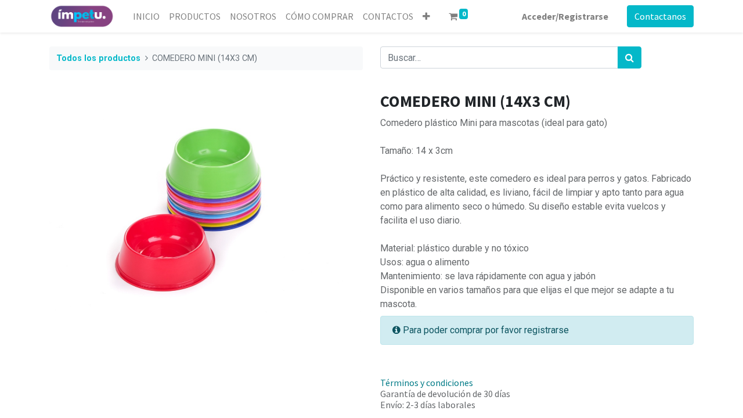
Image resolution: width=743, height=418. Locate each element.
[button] (426, 16)
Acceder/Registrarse (565, 16)
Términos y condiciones (426, 382)
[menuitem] (146, 16)
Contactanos (660, 16)
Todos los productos (98, 58)
